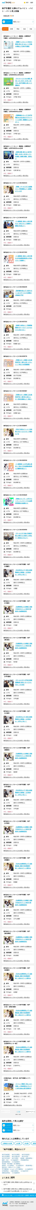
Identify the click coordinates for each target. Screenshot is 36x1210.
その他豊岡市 (16, 1173)
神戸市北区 (25, 1156)
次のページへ (30, 1111)
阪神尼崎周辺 (6, 1162)
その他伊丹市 (24, 1171)
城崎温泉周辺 (6, 1173)
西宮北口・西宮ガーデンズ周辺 (11, 1167)
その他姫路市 (14, 1160)
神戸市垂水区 (16, 1156)
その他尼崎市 (16, 1162)
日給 (24, 29)
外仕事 (26, 1143)
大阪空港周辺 (14, 1171)
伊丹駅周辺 (5, 1171)
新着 (11, 29)
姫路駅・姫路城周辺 (26, 1158)
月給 (31, 29)
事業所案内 (17, 1201)
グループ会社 (15, 1203)
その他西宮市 (29, 1169)
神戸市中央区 (6, 1158)
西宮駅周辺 (29, 1165)
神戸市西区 (15, 1158)
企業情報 (12, 1201)
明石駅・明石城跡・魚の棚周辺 (11, 1163)
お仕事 (18, 1143)
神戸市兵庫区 (16, 1154)
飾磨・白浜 (5, 1160)
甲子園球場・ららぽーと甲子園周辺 (12, 1169)
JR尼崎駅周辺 (24, 1160)
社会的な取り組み (25, 1201)
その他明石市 (20, 1165)
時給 (18, 29)
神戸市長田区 (26, 1154)
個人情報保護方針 (23, 1203)
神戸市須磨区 (6, 1156)
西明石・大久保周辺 (8, 1165)
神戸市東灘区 (6, 1154)
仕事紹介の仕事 (7, 1143)
